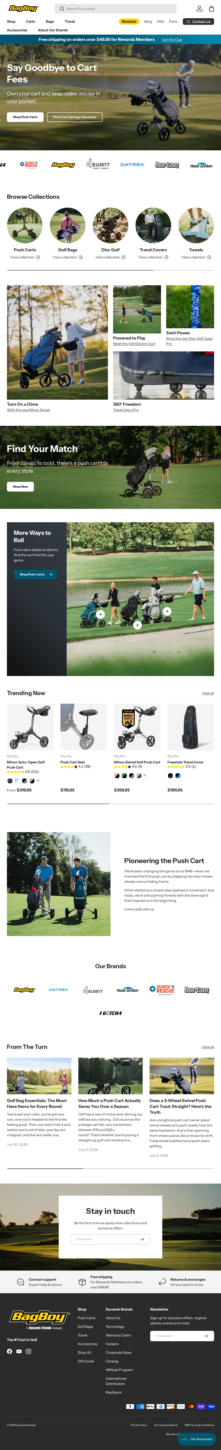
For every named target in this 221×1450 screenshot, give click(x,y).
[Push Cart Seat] (83, 727)
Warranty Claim (118, 1335)
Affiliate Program (119, 1370)
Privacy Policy (139, 1425)
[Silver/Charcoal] (139, 775)
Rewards (129, 21)
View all (208, 693)
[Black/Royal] (177, 775)
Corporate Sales (118, 1352)
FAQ (160, 21)
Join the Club (172, 39)
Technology (115, 1326)
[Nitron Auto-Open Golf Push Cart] (30, 727)
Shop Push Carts (25, 117)
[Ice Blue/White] (17, 780)
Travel (82, 1335)
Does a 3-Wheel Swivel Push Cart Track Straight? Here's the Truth (180, 1106)
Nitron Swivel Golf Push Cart (137, 762)
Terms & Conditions (166, 1425)
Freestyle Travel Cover (185, 762)
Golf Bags (67, 249)
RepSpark (114, 1392)
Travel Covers (153, 249)
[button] (211, 8)
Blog (148, 21)
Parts (173, 21)
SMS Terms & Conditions (199, 1425)
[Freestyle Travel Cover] (190, 727)
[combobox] (116, 8)
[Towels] (196, 225)
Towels (196, 249)
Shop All (84, 1352)
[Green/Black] (124, 775)
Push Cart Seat (72, 762)
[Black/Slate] (24, 780)
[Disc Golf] (110, 225)
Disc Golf (110, 249)
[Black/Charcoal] (170, 775)
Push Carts (25, 249)
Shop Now (20, 487)
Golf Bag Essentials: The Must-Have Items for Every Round (37, 1103)
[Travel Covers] (153, 225)
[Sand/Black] (32, 780)
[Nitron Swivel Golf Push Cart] (137, 727)
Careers (112, 1344)
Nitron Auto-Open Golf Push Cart (26, 764)
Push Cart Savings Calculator (74, 117)
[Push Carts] (25, 225)
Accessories (87, 1344)
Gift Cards (86, 1361)
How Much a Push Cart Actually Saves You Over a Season (109, 1103)
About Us (113, 1318)
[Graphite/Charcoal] (10, 780)
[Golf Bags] (67, 225)
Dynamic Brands (25, 1425)
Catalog (112, 1361)
